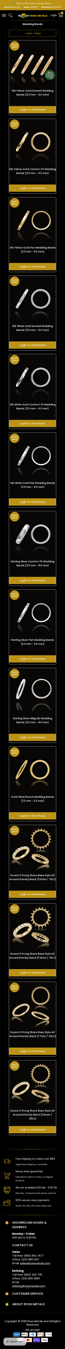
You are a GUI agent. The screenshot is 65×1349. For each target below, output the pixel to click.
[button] (4, 15)
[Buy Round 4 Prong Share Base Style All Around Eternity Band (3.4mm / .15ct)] (32, 926)
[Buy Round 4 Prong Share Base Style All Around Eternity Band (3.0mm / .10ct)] (32, 848)
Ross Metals (35, 1321)
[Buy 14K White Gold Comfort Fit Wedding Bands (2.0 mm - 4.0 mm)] (32, 377)
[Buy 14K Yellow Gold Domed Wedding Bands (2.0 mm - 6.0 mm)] (32, 63)
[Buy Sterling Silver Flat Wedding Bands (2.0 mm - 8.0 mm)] (32, 613)
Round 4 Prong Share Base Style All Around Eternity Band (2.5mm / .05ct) (32, 1114)
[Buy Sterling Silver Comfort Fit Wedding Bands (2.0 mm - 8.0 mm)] (32, 534)
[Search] (10, 15)
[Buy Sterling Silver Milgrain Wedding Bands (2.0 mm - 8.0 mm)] (32, 691)
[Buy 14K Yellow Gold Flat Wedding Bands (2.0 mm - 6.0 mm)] (32, 220)
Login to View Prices (32, 109)
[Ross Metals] (32, 15)
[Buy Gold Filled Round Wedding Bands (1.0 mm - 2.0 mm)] (32, 769)
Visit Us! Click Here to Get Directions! (33, 3)
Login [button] (53, 15)
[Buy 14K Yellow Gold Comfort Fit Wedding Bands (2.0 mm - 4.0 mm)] (32, 142)
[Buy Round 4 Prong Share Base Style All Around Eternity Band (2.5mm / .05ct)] (32, 1083)
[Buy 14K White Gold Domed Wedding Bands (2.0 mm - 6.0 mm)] (32, 299)
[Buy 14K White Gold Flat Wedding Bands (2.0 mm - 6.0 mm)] (32, 456)
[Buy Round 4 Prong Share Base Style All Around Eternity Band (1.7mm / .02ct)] (32, 1005)
